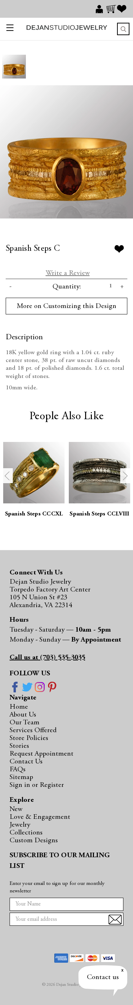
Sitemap (21, 777)
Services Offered (33, 730)
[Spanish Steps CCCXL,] (34, 472)
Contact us (103, 977)
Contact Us (26, 761)
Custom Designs (34, 840)
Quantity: (66, 286)
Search (123, 29)
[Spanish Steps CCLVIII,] (99, 472)
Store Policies (29, 738)
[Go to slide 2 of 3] (125, 475)
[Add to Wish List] (119, 249)
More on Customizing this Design (66, 306)
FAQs (18, 769)
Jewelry (20, 824)
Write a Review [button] (68, 273)
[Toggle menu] (8, 29)
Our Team (24, 722)
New (16, 809)
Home (19, 706)
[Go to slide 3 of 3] (7, 475)
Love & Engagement (40, 817)
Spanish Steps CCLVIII (99, 514)
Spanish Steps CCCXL (34, 514)
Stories (19, 746)
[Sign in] (101, 9)
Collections (26, 832)
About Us (23, 714)
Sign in (21, 785)
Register (52, 785)
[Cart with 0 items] (111, 9)
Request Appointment (41, 753)
